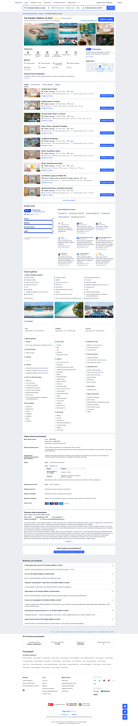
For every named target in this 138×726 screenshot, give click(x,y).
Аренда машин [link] (72, 2)
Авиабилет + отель (36, 2)
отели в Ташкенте (45, 667)
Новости (44, 683)
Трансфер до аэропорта (32, 292)
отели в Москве (101, 661)
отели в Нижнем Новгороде (50, 664)
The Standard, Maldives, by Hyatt (38, 18)
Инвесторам (65, 680)
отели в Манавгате (74, 658)
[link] (104, 2)
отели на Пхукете (66, 661)
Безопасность (65, 691)
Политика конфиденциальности (50, 691)
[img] (41, 34)
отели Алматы (26, 667)
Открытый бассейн (60, 277)
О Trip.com (44, 680)
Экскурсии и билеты (59, 2)
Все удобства (27, 69)
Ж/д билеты (47, 2)
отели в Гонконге (106, 664)
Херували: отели (92, 631)
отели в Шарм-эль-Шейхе (87, 658)
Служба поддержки (28, 680)
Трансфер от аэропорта (92, 284)
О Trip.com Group (46, 693)
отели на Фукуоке (76, 661)
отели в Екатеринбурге (86, 664)
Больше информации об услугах (31, 685)
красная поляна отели (73, 664)
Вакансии (44, 685)
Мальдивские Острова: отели (68, 631)
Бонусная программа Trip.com (69, 683)
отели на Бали (64, 667)
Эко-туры (59, 418)
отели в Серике (37, 658)
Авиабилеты (18, 2)
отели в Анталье (64, 658)
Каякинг (59, 396)
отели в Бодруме (35, 667)
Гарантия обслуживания (29, 683)
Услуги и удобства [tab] (47, 84)
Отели (26, 2)
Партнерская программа (68, 685)
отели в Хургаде (99, 658)
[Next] (113, 309)
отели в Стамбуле (27, 658)
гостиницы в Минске (28, 661)
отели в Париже (109, 658)
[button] (79, 3)
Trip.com (53, 631)
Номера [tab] (26, 84)
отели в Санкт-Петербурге (89, 661)
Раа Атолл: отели (81, 631)
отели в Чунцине (56, 661)
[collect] (125, 706)
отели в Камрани (38, 661)
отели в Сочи (26, 664)
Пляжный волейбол (31, 280)
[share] (125, 711)
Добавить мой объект (67, 688)
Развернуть (27, 78)
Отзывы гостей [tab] (35, 84)
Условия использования (48, 688)
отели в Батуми (97, 664)
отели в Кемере (46, 658)
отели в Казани (62, 664)
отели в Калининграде (36, 664)
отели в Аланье (55, 658)
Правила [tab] (57, 84)
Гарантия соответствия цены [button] (89, 20)
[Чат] (125, 717)
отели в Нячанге (55, 667)
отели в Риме (47, 661)
